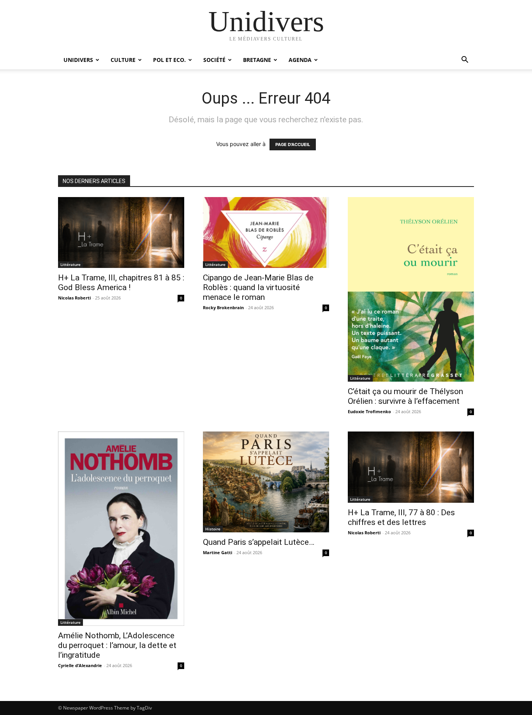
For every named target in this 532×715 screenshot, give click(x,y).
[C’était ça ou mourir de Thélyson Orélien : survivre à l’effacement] (411, 289)
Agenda (300, 59)
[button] (464, 60)
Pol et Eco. (169, 59)
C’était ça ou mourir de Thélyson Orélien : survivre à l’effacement (405, 396)
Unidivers (78, 59)
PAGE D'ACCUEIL (292, 144)
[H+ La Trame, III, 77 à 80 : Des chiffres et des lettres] (411, 466)
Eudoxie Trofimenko (369, 411)
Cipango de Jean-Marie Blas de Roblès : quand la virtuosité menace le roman (258, 287)
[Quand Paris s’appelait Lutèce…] (266, 481)
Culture (123, 59)
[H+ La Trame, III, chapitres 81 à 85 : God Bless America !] (121, 232)
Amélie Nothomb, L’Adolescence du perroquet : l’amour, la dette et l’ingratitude (117, 645)
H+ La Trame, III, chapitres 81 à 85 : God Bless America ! (121, 282)
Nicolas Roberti (74, 298)
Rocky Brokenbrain (223, 307)
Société (214, 59)
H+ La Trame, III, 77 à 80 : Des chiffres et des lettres (401, 517)
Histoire (212, 529)
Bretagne (257, 59)
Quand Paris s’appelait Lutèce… (258, 542)
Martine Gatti (217, 552)
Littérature (70, 264)
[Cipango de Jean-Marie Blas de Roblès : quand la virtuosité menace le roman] (266, 232)
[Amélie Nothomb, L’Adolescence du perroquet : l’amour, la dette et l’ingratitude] (121, 528)
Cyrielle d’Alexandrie (80, 665)
